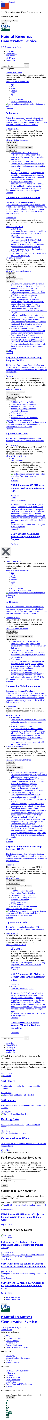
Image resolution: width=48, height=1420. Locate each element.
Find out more (6, 1073)
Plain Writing (11, 1382)
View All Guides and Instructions (19, 420)
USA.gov (9, 1360)
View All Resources (13, 389)
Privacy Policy (11, 1343)
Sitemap (9, 1386)
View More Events (13, 1299)
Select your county (8, 1180)
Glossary (9, 1375)
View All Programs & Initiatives (18, 271)
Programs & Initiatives (14, 258)
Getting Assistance (13, 129)
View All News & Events (16, 456)
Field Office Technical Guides (22, 402)
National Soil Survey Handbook (23, 409)
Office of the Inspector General (18, 1358)
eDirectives (10, 1373)
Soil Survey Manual (18, 413)
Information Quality (13, 1338)
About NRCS (11, 53)
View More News (13, 1297)
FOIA (8, 1336)
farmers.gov (10, 56)
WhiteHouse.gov (12, 1362)
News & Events (12, 445)
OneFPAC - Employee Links (17, 1371)
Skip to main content (9, 2)
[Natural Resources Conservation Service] (24, 28)
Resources (10, 376)
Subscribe (10, 51)
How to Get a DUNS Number (22, 406)
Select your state (7, 1176)
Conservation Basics (14, 73)
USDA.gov (10, 58)
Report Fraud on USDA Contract (19, 1384)
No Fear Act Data (13, 1377)
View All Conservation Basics (17, 82)
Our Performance (12, 1341)
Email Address (6, 1202)
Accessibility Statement (15, 1345)
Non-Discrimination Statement (18, 1347)
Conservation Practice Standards (23, 404)
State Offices (11, 218)
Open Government (13, 1380)
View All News (17, 460)
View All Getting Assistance (17, 140)
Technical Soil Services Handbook (24, 418)
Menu (4, 23)
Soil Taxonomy (17, 415)
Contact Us (10, 60)
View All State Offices (14, 227)
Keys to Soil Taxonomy (20, 411)
